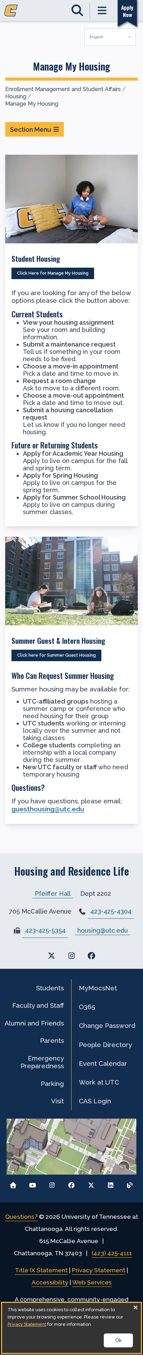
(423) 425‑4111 (112, 1253)
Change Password (107, 1025)
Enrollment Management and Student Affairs (63, 89)
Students (50, 988)
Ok (118, 1340)
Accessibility (50, 1282)
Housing (15, 96)
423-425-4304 (111, 911)
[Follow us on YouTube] (32, 1183)
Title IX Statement (41, 1270)
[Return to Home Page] (13, 1183)
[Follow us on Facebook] (71, 1183)
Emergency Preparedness (42, 1062)
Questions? (21, 1216)
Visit (57, 1101)
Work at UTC (99, 1082)
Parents (52, 1040)
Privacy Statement (98, 1270)
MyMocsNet (98, 988)
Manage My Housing (31, 103)
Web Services (92, 1282)
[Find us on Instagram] (71, 955)
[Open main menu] (102, 10)
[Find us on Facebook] (92, 955)
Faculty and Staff (38, 1005)
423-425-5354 (45, 930)
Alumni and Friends (34, 1023)
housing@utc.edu (102, 930)
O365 (87, 1007)
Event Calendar (103, 1063)
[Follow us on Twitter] (91, 1183)
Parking (52, 1083)
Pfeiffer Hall (53, 893)
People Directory (105, 1044)
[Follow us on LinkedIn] (110, 1183)
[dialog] (71, 1328)
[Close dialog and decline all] (136, 1307)
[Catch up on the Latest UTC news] (130, 1183)
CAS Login (95, 1101)
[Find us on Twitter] (51, 955)
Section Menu (30, 129)
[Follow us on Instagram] (52, 1183)
